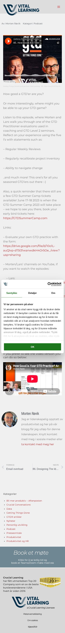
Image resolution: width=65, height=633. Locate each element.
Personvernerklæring (32, 614)
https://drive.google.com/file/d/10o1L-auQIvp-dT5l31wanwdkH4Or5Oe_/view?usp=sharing (31, 250)
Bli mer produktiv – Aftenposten (24, 500)
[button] (32, 552)
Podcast (38, 23)
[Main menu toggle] (59, 6)
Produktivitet (13, 537)
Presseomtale (14, 533)
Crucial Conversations (18, 504)
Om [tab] (53, 293)
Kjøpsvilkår (32, 626)
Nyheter (10, 521)
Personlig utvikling (16, 525)
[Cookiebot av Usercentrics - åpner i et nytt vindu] (47, 284)
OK (32, 347)
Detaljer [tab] (32, 293)
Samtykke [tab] (11, 293)
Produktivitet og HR (17, 541)
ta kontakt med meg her (37, 444)
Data (9, 509)
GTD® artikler (14, 517)
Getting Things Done (18, 513)
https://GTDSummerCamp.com (25, 218)
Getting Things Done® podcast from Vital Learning (21, 86)
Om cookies (32, 620)
